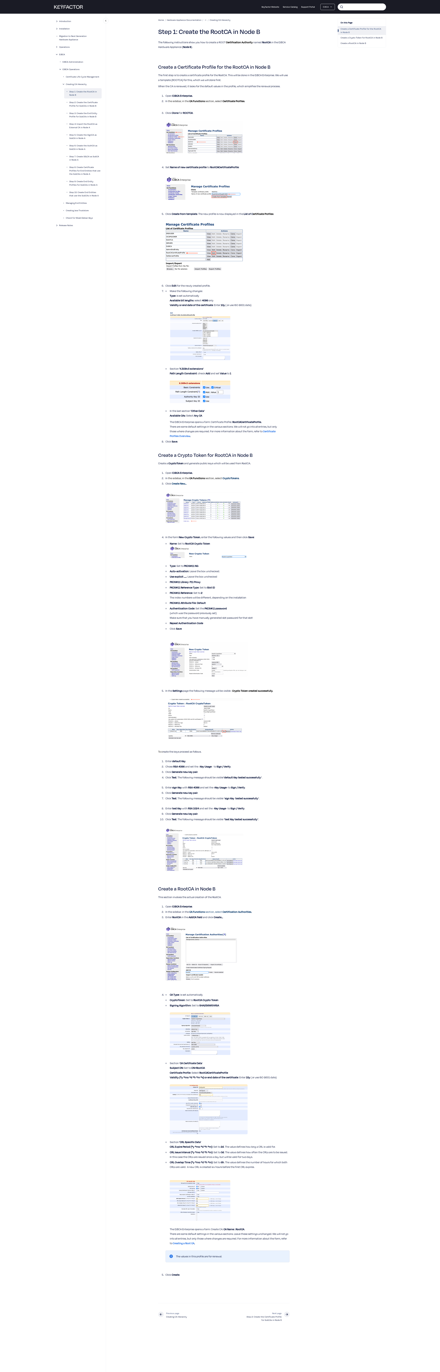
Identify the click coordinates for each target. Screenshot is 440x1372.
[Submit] (341, 7)
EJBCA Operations (71, 69)
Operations (64, 46)
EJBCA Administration (73, 61)
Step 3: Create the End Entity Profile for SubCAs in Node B (83, 115)
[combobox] (362, 7)
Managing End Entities (76, 203)
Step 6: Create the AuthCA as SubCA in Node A (83, 147)
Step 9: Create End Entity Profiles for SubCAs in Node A (83, 183)
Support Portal (308, 6)
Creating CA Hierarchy (76, 84)
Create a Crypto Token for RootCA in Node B (361, 37)
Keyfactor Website (270, 6)
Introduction (65, 21)
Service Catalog (290, 6)
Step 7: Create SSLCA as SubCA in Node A (84, 158)
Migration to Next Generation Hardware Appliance (73, 38)
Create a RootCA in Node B (353, 43)
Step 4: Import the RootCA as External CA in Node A (83, 126)
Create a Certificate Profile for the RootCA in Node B (361, 30)
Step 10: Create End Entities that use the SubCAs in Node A (84, 194)
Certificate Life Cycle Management (82, 76)
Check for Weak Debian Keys (79, 218)
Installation (64, 28)
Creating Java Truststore (77, 210)
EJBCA (62, 54)
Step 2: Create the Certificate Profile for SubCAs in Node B (83, 104)
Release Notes (66, 225)
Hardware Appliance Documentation (184, 20)
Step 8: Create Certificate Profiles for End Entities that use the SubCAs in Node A (84, 170)
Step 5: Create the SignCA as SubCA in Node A (83, 136)
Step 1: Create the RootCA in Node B (83, 93)
